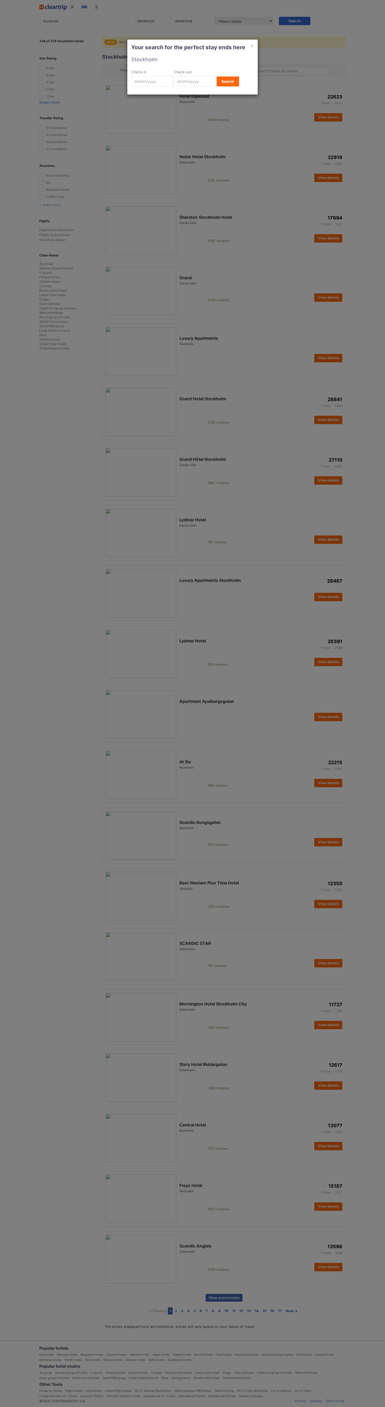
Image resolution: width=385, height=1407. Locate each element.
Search (228, 81)
